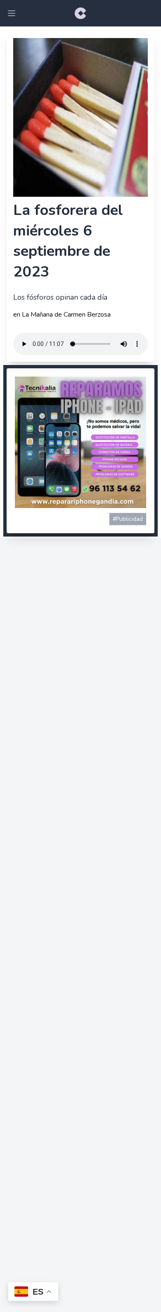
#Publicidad (128, 519)
